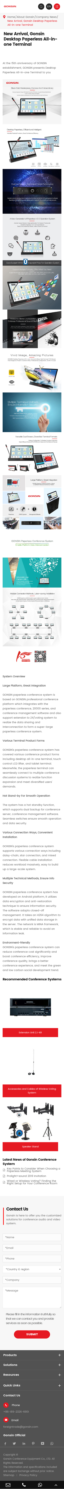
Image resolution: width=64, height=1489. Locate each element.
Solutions (10, 1365)
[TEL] (24, 1485)
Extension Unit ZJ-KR (30, 1032)
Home (11, 17)
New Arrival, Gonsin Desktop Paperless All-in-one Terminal (32, 23)
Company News (46, 17)
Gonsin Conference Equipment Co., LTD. (27, 1459)
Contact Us (11, 1395)
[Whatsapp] (40, 1485)
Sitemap (8, 1475)
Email (15, 1420)
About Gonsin (25, 17)
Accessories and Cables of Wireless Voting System (32, 1091)
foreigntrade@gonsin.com (20, 1427)
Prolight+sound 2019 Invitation (26, 1176)
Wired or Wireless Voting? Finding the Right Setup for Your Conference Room (32, 1182)
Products (10, 1355)
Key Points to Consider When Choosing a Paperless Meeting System (33, 1170)
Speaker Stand (30, 1147)
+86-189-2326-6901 (16, 1412)
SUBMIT (32, 1334)
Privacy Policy (28, 1475)
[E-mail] (8, 1485)
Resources (11, 1374)
